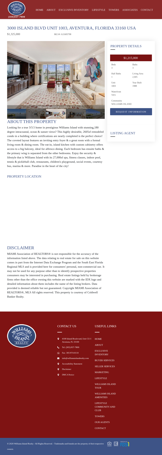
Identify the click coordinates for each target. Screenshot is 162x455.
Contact (147, 10)
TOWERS (99, 416)
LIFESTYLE (101, 378)
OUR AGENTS (102, 422)
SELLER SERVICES (105, 366)
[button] (118, 443)
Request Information (131, 112)
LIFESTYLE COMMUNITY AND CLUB (105, 407)
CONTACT (100, 428)
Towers (114, 10)
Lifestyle (98, 10)
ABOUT (99, 345)
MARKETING (102, 372)
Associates (130, 10)
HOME (98, 339)
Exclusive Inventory (74, 10)
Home (39, 10)
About (51, 10)
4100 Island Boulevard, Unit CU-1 (76, 339)
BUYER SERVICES (104, 360)
